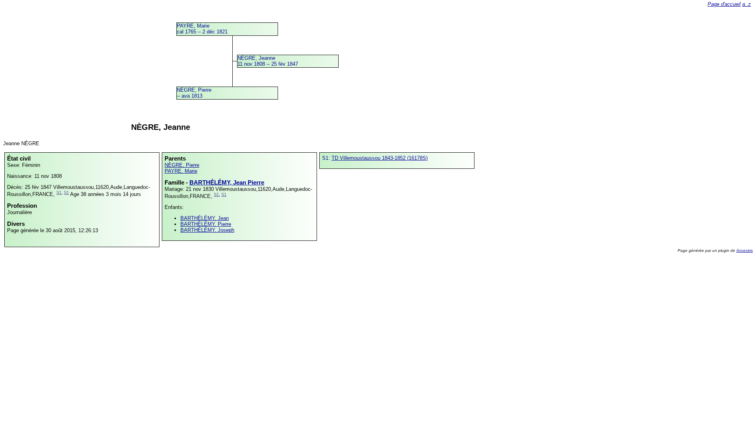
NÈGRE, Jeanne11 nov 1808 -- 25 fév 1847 (267, 61)
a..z (746, 4)
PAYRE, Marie (181, 171)
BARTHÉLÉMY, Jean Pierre (226, 182)
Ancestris (744, 250)
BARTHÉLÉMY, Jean (204, 218)
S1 (58, 192)
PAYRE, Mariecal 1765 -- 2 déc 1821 (202, 29)
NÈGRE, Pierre (182, 165)
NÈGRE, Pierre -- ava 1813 (194, 93)
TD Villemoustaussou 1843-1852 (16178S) (380, 158)
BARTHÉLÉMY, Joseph (207, 230)
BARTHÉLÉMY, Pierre (205, 224)
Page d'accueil (724, 4)
